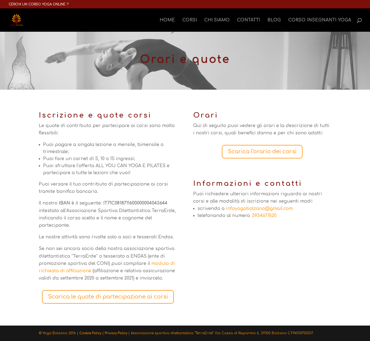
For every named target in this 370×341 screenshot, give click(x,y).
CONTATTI (248, 20)
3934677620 (264, 215)
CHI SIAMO (217, 20)
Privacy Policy (116, 333)
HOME (167, 20)
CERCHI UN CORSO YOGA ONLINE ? (39, 4)
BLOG (274, 20)
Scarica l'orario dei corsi (262, 151)
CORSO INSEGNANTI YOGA (319, 20)
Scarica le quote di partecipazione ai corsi (108, 297)
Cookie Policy (90, 333)
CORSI (189, 20)
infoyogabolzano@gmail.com (259, 208)
